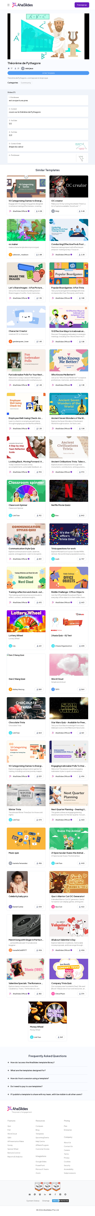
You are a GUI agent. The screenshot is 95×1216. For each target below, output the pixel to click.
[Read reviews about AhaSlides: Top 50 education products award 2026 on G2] (47, 1186)
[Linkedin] (45, 1194)
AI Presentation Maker (16, 1141)
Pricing (67, 1120)
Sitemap (45, 1200)
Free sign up (82, 5)
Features (11, 1120)
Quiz (9, 1126)
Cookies (67, 1162)
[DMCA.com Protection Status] (60, 1200)
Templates (40, 1134)
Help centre (40, 1141)
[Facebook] (55, 1194)
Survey (10, 1145)
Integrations (41, 1156)
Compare (39, 1126)
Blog (37, 1130)
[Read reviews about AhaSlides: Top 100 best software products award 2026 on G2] (39, 1186)
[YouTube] (50, 1194)
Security (67, 1165)
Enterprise (68, 1130)
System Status (32, 1200)
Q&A (9, 1137)
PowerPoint (40, 1165)
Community (26, 83)
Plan (65, 1126)
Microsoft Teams (42, 1169)
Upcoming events (42, 1137)
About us (67, 1142)
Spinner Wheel (13, 1149)
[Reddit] (65, 1194)
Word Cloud (12, 1134)
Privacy (67, 1158)
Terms (66, 1154)
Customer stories (42, 1149)
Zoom (38, 1173)
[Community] (40, 1194)
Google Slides (41, 1162)
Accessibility (68, 1169)
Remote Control (14, 1153)
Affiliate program (42, 1145)
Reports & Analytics (15, 1157)
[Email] (30, 1194)
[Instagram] (60, 1194)
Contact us (68, 1146)
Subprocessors (70, 1173)
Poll (9, 1130)
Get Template (49, 73)
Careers (67, 1150)
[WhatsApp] (35, 1194)
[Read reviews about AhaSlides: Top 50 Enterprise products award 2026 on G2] (56, 1186)
